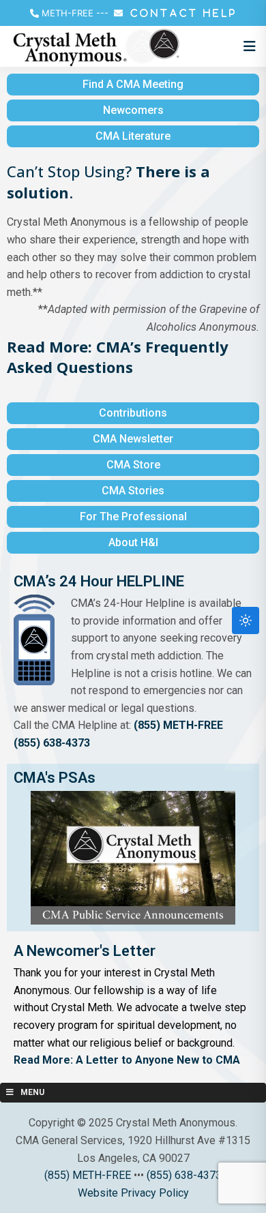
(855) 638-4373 (52, 742)
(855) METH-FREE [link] (178, 725)
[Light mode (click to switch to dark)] (245, 620)
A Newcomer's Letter (85, 950)
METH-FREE (67, 13)
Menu (32, 1092)
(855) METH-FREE (87, 1175)
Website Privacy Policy (133, 1192)
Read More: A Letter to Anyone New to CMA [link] (127, 1059)
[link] (117, 357)
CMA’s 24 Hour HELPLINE (99, 581)
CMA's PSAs (54, 777)
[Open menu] (246, 46)
